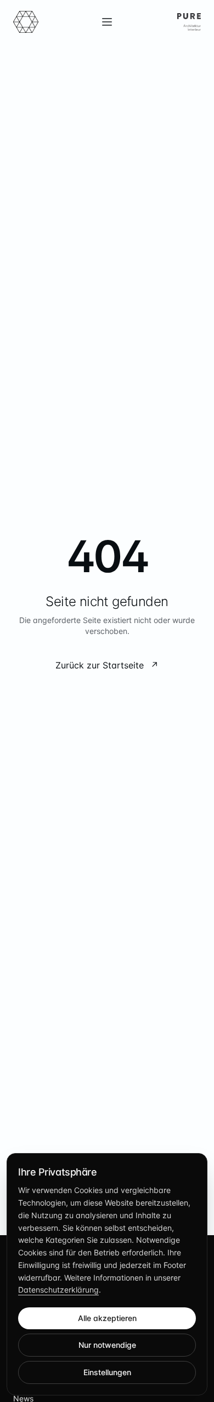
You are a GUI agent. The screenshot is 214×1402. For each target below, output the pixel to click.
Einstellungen (107, 1372)
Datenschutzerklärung (58, 1289)
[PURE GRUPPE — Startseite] (25, 22)
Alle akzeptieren (107, 1318)
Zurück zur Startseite (107, 665)
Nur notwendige (107, 1344)
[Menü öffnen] (107, 22)
